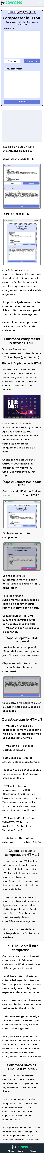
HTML (12, 12)
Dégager (12, 61)
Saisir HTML (10, 28)
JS (26, 12)
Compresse (32, 61)
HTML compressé (13, 69)
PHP (32, 12)
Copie (22, 102)
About (11, 1151)
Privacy (32, 1151)
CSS (20, 12)
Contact (21, 1151)
